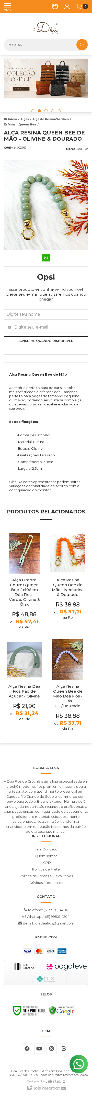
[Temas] (55, 1081)
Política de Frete (46, 869)
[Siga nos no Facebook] (27, 1049)
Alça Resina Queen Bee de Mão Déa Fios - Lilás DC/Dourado (68, 696)
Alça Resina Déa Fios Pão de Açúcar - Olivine (24, 691)
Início (12, 119)
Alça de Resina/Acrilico (50, 119)
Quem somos (46, 856)
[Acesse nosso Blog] (64, 1049)
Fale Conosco (45, 849)
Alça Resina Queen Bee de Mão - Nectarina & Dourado (68, 587)
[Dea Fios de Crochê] (46, 26)
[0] (79, 6)
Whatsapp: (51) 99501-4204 (48, 916)
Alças (24, 119)
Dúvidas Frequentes (46, 883)
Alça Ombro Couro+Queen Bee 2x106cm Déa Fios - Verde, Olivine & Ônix (24, 592)
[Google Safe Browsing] (61, 1011)
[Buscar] (82, 44)
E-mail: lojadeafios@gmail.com (48, 923)
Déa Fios (82, 149)
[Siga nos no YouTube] (39, 1049)
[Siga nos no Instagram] (52, 1049)
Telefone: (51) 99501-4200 (47, 910)
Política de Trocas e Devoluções (46, 876)
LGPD (46, 862)
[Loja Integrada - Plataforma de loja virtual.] (46, 1088)
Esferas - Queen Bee (20, 124)
